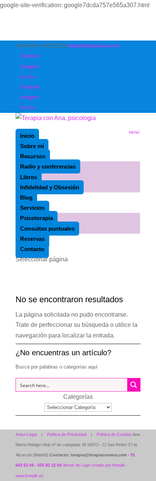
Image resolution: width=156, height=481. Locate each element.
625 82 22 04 (49, 465)
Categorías (78, 397)
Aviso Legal (26, 434)
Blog (26, 197)
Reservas (32, 239)
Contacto (32, 249)
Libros (28, 177)
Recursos (32, 156)
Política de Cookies (114, 434)
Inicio (27, 136)
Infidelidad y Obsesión (49, 187)
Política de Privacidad (66, 434)
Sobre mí (32, 146)
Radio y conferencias (48, 166)
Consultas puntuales (47, 228)
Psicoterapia (36, 218)
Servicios (32, 208)
